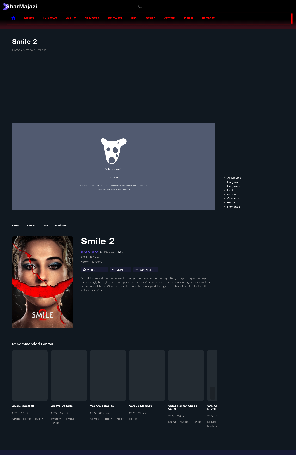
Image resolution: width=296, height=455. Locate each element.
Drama (172, 421)
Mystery (97, 261)
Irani (134, 17)
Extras (31, 225)
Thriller (39, 418)
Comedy (170, 17)
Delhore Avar (215, 421)
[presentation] (14, 393)
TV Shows (50, 17)
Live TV (70, 17)
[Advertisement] (107, 91)
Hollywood (91, 17)
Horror (188, 17)
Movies (29, 17)
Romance (208, 17)
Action (150, 17)
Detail (16, 225)
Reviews (61, 225)
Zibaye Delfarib (62, 405)
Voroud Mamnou (140, 405)
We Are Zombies (102, 405)
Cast (45, 225)
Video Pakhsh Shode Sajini (182, 407)
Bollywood (115, 17)
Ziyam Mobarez (23, 405)
